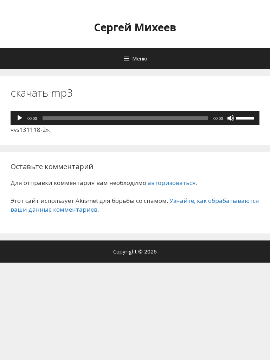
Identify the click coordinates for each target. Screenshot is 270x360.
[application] (135, 118)
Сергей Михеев (135, 27)
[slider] (246, 117)
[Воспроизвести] (19, 118)
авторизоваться (172, 183)
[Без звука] (230, 118)
